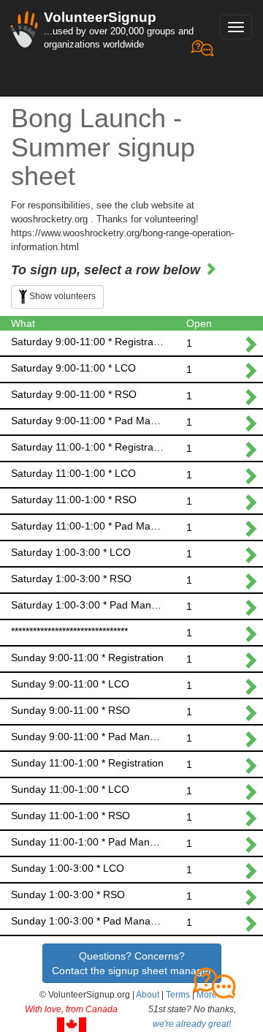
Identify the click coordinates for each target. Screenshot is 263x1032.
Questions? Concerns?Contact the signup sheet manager (132, 963)
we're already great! (192, 1024)
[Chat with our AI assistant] (202, 66)
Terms (178, 995)
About (147, 995)
